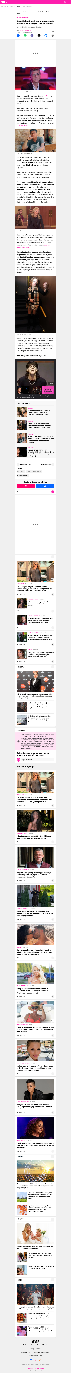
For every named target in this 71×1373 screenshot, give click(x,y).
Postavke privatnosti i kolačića (35, 1368)
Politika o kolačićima (34, 1352)
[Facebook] (45, 486)
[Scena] (3, 2)
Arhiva (41, 1355)
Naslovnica (20, 12)
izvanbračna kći (22, 475)
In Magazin (23, 125)
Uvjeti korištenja (45, 1352)
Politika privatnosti (33, 1355)
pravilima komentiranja (38, 741)
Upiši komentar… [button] (27, 760)
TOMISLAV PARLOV (25, 30)
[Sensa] (39, 1349)
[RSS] (40, 1360)
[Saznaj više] (52, 666)
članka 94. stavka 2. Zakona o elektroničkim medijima (37, 744)
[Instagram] (26, 486)
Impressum (24, 1352)
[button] (52, 31)
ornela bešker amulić (34, 472)
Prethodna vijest (25, 464)
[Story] (32, 1349)
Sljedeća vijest (46, 464)
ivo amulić (20, 472)
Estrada (27, 12)
